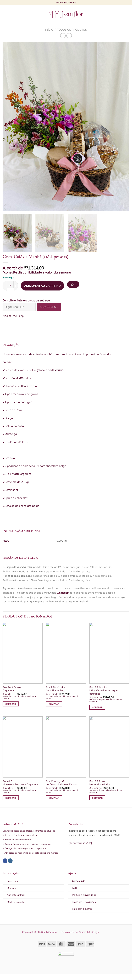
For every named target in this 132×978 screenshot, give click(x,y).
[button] (74, 285)
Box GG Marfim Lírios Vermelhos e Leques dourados (104, 690)
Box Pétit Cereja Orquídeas (12, 689)
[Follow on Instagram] (10, 860)
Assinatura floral (16, 894)
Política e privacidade (84, 894)
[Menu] (5, 14)
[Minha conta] (122, 14)
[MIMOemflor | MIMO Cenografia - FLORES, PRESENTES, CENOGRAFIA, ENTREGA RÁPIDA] (66, 14)
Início (49, 29)
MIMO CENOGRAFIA (66, 2)
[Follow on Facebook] (5, 860)
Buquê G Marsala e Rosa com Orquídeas (20, 783)
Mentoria (11, 887)
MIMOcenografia (16, 901)
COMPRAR (10, 704)
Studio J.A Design (89, 932)
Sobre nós (12, 880)
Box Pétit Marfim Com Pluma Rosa (55, 689)
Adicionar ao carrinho (42, 285)
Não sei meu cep (13, 316)
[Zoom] (7, 207)
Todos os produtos (72, 29)
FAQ (74, 888)
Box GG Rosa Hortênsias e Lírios (99, 783)
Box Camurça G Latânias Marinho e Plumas (61, 783)
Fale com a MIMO (82, 908)
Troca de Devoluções (84, 901)
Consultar (49, 307)
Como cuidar (79, 880)
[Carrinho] (127, 14)
